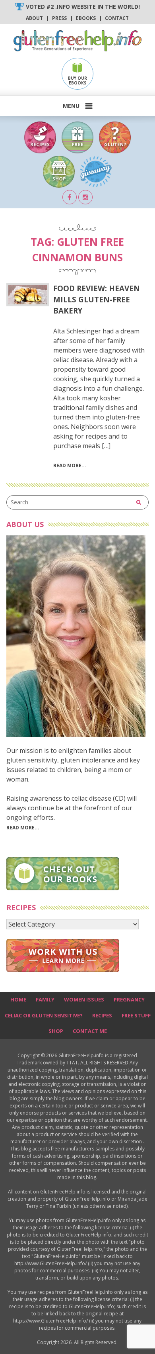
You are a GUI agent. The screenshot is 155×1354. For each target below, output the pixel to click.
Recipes (102, 1015)
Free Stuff (136, 1015)
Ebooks (86, 18)
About (34, 18)
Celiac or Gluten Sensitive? (44, 1015)
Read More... (22, 827)
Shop (55, 1031)
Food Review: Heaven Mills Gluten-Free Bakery (96, 299)
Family (45, 999)
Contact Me (90, 1031)
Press (59, 18)
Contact (117, 18)
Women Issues (84, 999)
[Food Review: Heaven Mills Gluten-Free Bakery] (27, 294)
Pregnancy (129, 999)
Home (18, 999)
